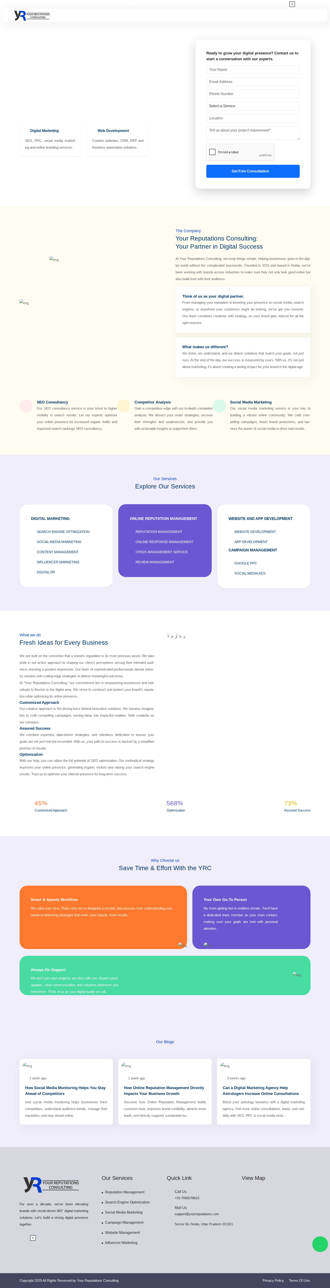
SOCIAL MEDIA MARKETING (59, 542)
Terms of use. (299, 1280)
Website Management (122, 1233)
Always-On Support (48, 970)
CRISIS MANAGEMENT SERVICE (162, 552)
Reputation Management (124, 1192)
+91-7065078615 (82, 4)
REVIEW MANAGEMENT (155, 562)
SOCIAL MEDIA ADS (250, 573)
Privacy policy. (273, 1280)
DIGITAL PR (46, 572)
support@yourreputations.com (126, 4)
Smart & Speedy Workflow (54, 900)
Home (24, 70)
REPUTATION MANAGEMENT (159, 532)
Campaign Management (124, 1222)
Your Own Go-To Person (225, 900)
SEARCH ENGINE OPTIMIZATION (63, 532)
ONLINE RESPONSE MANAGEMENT (164, 542)
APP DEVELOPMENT (251, 542)
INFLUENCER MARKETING (58, 562)
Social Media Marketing (124, 1212)
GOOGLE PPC (245, 563)
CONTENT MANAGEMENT (58, 552)
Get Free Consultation (251, 171)
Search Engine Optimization (127, 1202)
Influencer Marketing (121, 1243)
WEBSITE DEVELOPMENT (255, 532)
